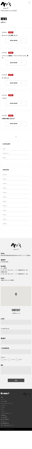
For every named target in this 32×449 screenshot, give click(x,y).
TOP (2, 397)
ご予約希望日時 (5, 348)
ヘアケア (4, 98)
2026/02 (4, 201)
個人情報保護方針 (5, 423)
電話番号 (3, 338)
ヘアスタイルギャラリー (6, 413)
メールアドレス (5, 328)
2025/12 (4, 210)
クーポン (3, 407)
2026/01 (4, 205)
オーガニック (5, 78)
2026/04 (4, 192)
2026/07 (4, 179)
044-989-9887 (4, 262)
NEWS (4, 157)
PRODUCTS (5, 153)
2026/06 (4, 183)
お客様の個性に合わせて (8, 118)
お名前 (2, 318)
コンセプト (3, 405)
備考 (2, 365)
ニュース (3, 411)
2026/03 (4, 197)
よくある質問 (4, 417)
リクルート (3, 421)
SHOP (4, 149)
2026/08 (4, 174)
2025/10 (4, 219)
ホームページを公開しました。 (10, 35)
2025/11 (4, 214)
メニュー (3, 399)
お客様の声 (3, 415)
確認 (16, 380)
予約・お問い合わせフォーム (7, 425)
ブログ (2, 409)
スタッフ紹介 (4, 401)
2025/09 (4, 223)
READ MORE (13, 40)
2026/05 (4, 188)
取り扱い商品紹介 (5, 419)
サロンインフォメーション (7, 403)
